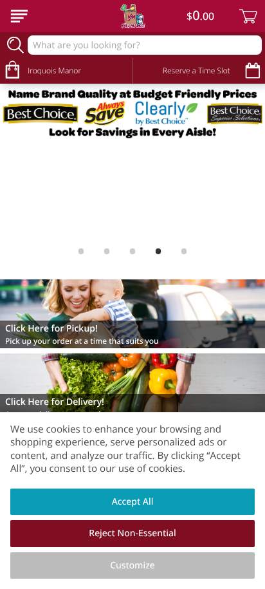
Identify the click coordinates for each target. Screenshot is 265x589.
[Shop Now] (19, 16)
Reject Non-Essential (132, 533)
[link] (132, 113)
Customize (132, 565)
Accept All (133, 502)
